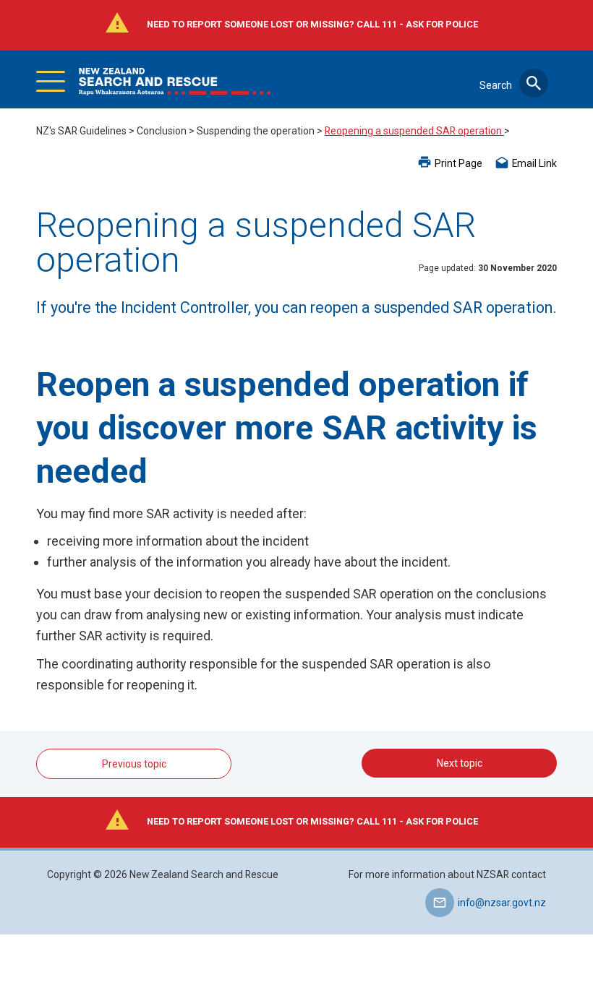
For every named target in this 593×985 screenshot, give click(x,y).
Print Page (458, 163)
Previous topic (134, 764)
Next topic (459, 763)
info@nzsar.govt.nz (502, 902)
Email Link (534, 163)
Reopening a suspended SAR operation (414, 131)
